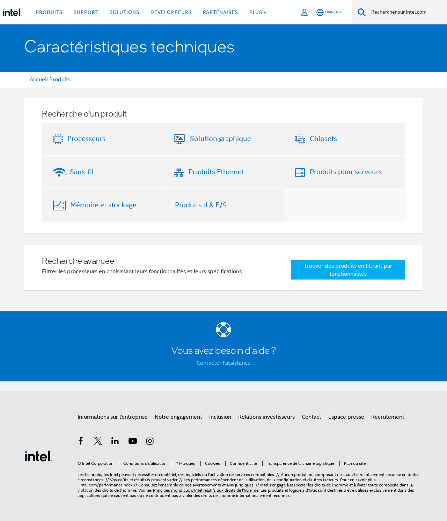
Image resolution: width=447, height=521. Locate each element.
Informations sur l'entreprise (113, 417)
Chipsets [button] (323, 138)
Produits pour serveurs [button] (346, 172)
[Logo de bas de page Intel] (38, 455)
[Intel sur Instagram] (150, 442)
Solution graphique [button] (220, 138)
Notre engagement (178, 417)
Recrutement (387, 417)
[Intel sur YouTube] (133, 442)
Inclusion (220, 417)
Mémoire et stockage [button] (103, 205)
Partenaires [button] (220, 12)
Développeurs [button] (171, 12)
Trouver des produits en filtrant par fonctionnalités (348, 269)
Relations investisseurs (266, 417)
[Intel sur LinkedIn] (115, 442)
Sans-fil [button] (82, 172)
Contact (311, 417)
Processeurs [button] (86, 138)
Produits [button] (49, 12)
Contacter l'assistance (224, 362)
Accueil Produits (50, 79)
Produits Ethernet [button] (216, 172)
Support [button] (86, 12)
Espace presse (346, 417)
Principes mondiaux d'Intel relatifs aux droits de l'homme (205, 490)
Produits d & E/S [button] (201, 205)
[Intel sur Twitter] (98, 442)
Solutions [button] (124, 12)
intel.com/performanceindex (106, 484)
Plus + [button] (258, 12)
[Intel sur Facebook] (81, 442)
